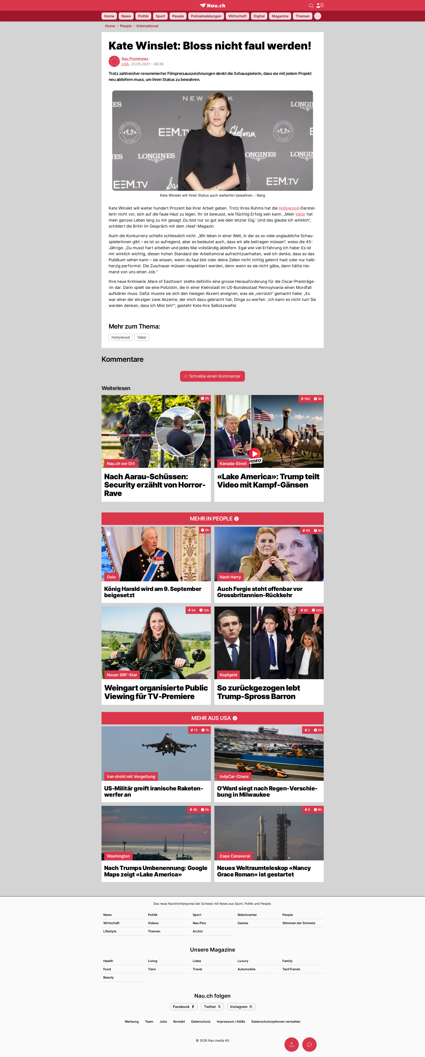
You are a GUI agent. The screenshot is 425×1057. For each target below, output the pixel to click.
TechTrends (291, 969)
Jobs (163, 1021)
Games (243, 923)
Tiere (152, 969)
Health (108, 961)
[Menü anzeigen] (320, 5)
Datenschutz (201, 1021)
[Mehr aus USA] (213, 718)
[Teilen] (291, 1044)
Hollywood (289, 208)
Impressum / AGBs (231, 1021)
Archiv (198, 931)
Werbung (132, 1021)
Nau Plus (199, 923)
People (126, 26)
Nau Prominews (135, 58)
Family (287, 961)
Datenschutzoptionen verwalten (276, 1021)
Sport (197, 915)
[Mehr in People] (213, 518)
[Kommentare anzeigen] (309, 1044)
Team (149, 1021)
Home (110, 26)
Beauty (108, 977)
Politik (153, 915)
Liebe (197, 961)
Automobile (246, 969)
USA (125, 64)
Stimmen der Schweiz (298, 923)
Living (152, 961)
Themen (154, 931)
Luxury (243, 961)
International (147, 26)
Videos (153, 923)
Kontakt (179, 1021)
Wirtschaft (111, 923)
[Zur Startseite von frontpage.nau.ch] (212, 5)
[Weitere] (317, 16)
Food (107, 969)
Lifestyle (109, 931)
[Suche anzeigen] (311, 5)
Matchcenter (247, 915)
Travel (197, 969)
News (107, 915)
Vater (300, 214)
